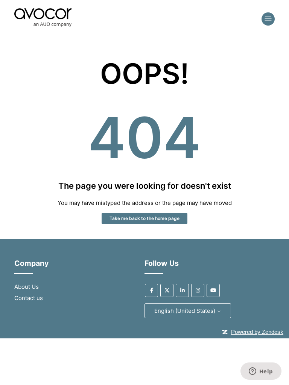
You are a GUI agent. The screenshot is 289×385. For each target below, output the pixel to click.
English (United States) (185, 310)
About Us (26, 286)
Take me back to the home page (144, 218)
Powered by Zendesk (257, 332)
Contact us (28, 298)
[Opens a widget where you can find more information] (260, 371)
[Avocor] (42, 25)
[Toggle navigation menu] (268, 19)
